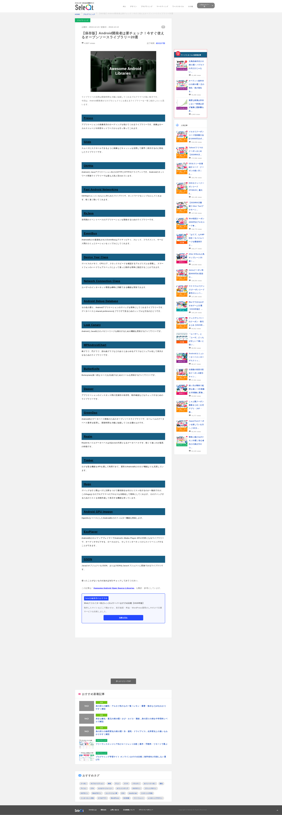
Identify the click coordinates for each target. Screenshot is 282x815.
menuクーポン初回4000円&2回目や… (196, 273)
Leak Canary (92, 324)
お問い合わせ (114, 810)
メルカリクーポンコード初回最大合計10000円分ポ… (196, 135)
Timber (88, 460)
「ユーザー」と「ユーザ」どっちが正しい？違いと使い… (196, 339)
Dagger (89, 388)
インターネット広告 (87, 798)
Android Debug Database (101, 301)
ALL (124, 6)
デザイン (133, 6)
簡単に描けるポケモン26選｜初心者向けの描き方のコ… (196, 442)
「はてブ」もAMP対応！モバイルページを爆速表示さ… (196, 240)
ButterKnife (91, 368)
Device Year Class (96, 257)
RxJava (89, 213)
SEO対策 (126, 798)
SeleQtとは (93, 810)
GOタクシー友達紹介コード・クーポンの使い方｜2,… (196, 169)
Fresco (88, 118)
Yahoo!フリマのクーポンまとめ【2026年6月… (196, 151)
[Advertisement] (123, 658)
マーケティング (162, 6)
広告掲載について (129, 810)
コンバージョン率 (111, 793)
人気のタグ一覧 (204, 5)
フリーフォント (139, 798)
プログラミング (147, 6)
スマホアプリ (102, 798)
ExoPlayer (91, 531)
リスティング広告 (147, 793)
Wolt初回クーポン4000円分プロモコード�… (197, 222)
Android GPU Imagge (98, 511)
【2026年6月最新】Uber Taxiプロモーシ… (196, 206)
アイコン (83, 788)
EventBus (90, 233)
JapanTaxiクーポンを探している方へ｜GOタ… (196, 424)
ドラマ (126, 783)
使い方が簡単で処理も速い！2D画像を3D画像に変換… (197, 389)
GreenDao (90, 412)
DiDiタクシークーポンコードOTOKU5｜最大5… (196, 188)
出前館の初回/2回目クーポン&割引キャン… (196, 373)
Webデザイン (96, 793)
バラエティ (136, 783)
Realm (88, 436)
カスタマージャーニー (105, 788)
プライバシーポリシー (146, 810)
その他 (190, 6)
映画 (109, 783)
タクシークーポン (150, 783)
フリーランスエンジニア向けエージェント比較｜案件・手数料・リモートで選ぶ (131, 744)
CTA (92, 788)
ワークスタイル (178, 6)
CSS (122, 793)
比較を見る (123, 618)
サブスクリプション (97, 783)
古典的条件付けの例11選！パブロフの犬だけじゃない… (196, 66)
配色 (161, 783)
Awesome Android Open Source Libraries (114, 588)
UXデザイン (136, 788)
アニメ (117, 783)
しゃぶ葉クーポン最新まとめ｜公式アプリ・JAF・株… (196, 407)
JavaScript (133, 793)
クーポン (83, 783)
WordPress (115, 798)
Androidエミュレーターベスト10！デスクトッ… (196, 357)
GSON (88, 559)
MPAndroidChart (95, 344)
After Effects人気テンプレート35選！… (196, 257)
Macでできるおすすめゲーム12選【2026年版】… (196, 305)
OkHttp (88, 165)
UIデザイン (84, 793)
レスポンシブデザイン (155, 798)
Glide (87, 141)
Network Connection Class (102, 280)
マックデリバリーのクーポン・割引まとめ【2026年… (197, 321)
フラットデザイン (150, 788)
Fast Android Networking (101, 189)
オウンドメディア (122, 788)
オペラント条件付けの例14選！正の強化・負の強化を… (196, 86)
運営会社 (103, 810)
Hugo (87, 484)
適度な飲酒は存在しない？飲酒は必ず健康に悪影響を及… (196, 105)
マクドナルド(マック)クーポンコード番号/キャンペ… (197, 289)
